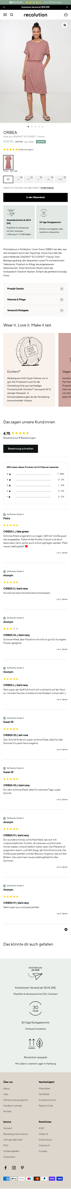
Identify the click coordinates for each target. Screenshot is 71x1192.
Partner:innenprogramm (15, 1100)
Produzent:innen (47, 1100)
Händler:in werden (12, 1105)
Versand (7, 1128)
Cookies (43, 1151)
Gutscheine (9, 1156)
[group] (35, 433)
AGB (41, 1128)
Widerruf (43, 1134)
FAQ (5, 1145)
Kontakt (7, 1111)
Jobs (5, 1094)
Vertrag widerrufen (13, 1139)
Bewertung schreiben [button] (20, 448)
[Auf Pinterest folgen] (22, 1167)
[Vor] (67, 7)
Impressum (44, 1145)
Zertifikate (44, 1094)
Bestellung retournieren (15, 1134)
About (6, 1088)
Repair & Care (46, 1105)
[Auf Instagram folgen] (14, 1167)
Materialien (44, 1088)
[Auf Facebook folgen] (5, 1167)
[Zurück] (3, 7)
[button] (35, 150)
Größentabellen (11, 1151)
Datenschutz (45, 1139)
